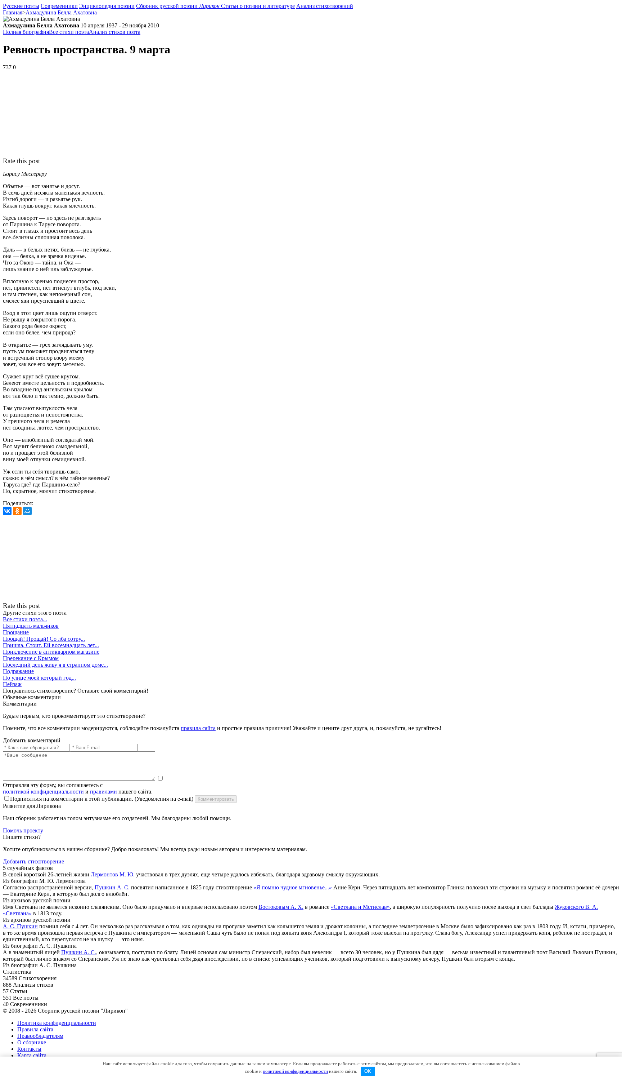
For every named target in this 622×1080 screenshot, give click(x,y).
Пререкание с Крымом (31, 658)
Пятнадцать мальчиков (31, 626)
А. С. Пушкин (20, 926)
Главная (12, 12)
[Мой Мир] (27, 511)
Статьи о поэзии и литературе (258, 6)
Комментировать (216, 799)
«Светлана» (17, 913)
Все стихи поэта (69, 32)
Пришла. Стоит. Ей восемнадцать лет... (51, 645)
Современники (59, 6)
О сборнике (31, 1042)
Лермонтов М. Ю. (113, 874)
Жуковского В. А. (576, 907)
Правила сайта (35, 1029)
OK (367, 1071)
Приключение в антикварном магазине (51, 652)
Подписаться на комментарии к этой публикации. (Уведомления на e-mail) (101, 799)
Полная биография (26, 32)
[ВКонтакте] (7, 511)
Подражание (18, 671)
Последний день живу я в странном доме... (55, 665)
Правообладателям (40, 1036)
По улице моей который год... (39, 678)
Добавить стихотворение (33, 861)
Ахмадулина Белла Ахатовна (61, 12)
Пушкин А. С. (112, 887)
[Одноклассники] (17, 511)
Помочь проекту (23, 830)
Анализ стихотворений (324, 6)
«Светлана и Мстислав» (360, 907)
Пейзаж (12, 684)
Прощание (16, 632)
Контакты (29, 1049)
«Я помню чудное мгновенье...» (292, 887)
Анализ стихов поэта (114, 32)
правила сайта (198, 728)
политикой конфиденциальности (43, 791)
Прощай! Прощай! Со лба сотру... (44, 639)
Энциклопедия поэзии (107, 6)
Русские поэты (21, 6)
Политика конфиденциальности (56, 1023)
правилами (103, 791)
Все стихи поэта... (25, 619)
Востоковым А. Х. (280, 907)
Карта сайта (31, 1055)
